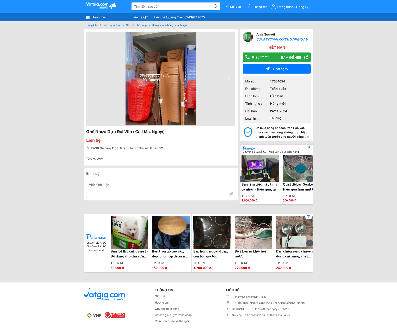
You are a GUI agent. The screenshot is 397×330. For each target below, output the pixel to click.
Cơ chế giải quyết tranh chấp (173, 315)
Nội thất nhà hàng (136, 25)
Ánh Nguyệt (265, 34)
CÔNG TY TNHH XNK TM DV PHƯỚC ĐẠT (283, 39)
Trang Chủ (92, 25)
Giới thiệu (161, 296)
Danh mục (99, 16)
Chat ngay (280, 68)
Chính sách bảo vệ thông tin (172, 321)
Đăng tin (235, 6)
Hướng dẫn (162, 302)
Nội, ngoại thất (112, 25)
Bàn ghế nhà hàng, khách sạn (169, 25)
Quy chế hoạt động (167, 308)
